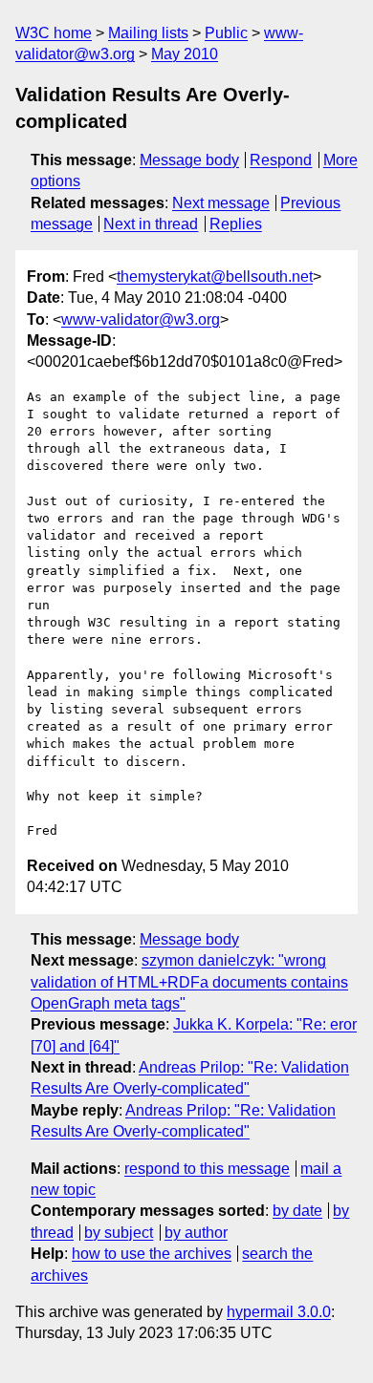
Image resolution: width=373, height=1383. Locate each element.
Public (226, 33)
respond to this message (207, 1168)
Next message (221, 203)
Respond (281, 160)
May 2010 (184, 54)
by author (196, 1232)
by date (297, 1210)
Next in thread (150, 224)
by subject (118, 1232)
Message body (189, 160)
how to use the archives (151, 1253)
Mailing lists (148, 33)
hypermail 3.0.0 (279, 1312)
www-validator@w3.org (140, 319)
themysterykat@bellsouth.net (215, 276)
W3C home (53, 33)
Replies (235, 224)
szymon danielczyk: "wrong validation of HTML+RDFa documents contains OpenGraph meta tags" (189, 981)
